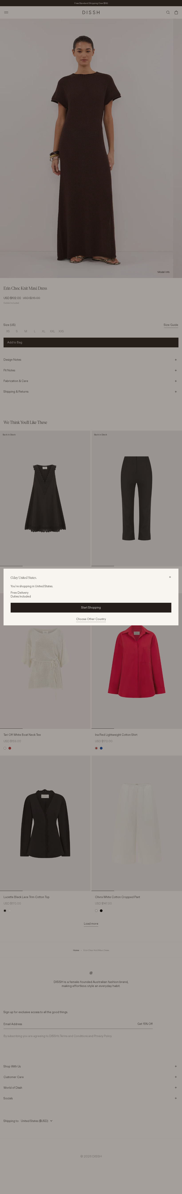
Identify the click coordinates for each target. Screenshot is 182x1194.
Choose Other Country (91, 619)
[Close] (170, 577)
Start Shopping (91, 607)
